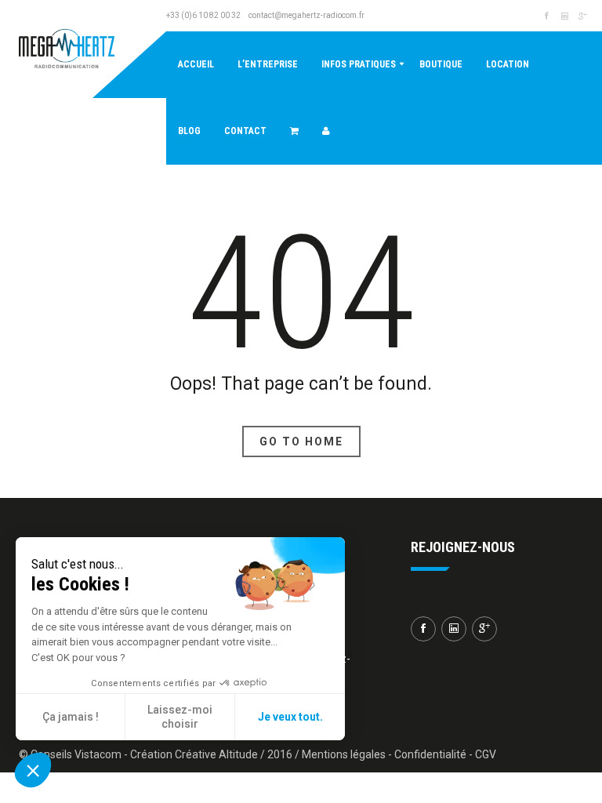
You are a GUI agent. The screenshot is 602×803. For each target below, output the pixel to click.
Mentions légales (344, 754)
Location (507, 64)
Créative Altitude (216, 754)
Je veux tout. (290, 716)
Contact (245, 130)
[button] (33, 770)
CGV (485, 754)
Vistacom (97, 754)
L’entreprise (268, 64)
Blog (189, 130)
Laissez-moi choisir (179, 716)
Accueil (196, 64)
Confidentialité (430, 754)
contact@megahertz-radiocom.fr (306, 15)
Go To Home (301, 441)
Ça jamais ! (70, 716)
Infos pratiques (358, 64)
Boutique (440, 64)
